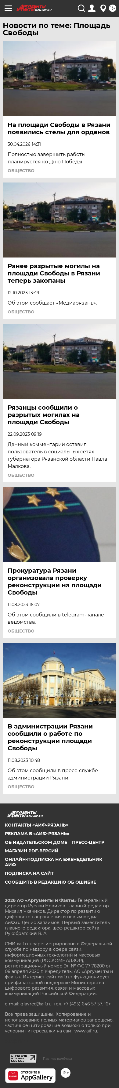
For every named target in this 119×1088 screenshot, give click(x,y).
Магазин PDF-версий (32, 851)
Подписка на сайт (29, 873)
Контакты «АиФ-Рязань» (36, 825)
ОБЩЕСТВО (21, 171)
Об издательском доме (36, 842)
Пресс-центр (88, 842)
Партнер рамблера (57, 1058)
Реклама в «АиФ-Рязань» (37, 833)
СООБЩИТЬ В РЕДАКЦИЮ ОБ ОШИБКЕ (50, 882)
